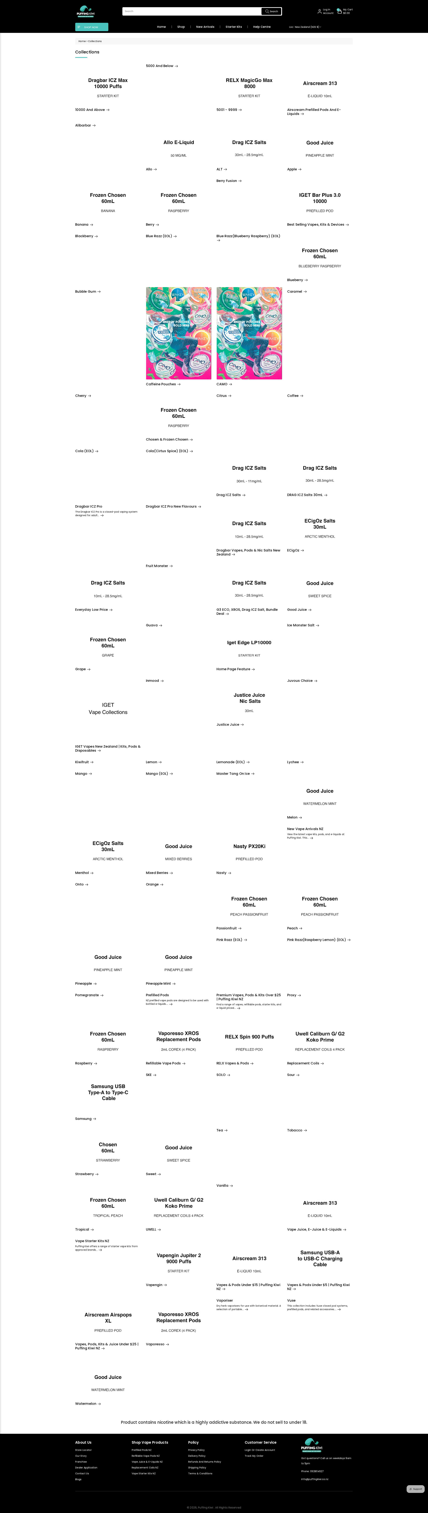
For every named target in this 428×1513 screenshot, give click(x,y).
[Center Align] (79, 27)
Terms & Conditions (200, 1473)
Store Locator (83, 1450)
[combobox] (202, 11)
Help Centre (262, 27)
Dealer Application (86, 1467)
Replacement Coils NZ (145, 1467)
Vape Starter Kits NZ (144, 1473)
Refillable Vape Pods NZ (146, 1456)
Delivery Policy (197, 1456)
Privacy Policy (196, 1450)
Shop (181, 27)
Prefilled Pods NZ (141, 1450)
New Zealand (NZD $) (304, 27)
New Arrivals (205, 27)
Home (161, 27)
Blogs (78, 1479)
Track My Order (254, 1456)
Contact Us (82, 1473)
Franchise (81, 1461)
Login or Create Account (260, 1450)
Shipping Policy (197, 1467)
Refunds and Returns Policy (204, 1461)
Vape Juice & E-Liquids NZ (147, 1461)
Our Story (81, 1456)
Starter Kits (234, 27)
